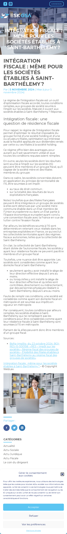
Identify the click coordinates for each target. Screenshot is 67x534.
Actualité (9, 446)
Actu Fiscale (10, 458)
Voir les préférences (33, 524)
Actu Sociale (11, 450)
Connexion (56, 4)
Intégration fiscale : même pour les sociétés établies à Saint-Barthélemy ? (30, 365)
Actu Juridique (12, 454)
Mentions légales (33, 530)
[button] (62, 474)
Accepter (33, 507)
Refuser (33, 515)
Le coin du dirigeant (15, 462)
